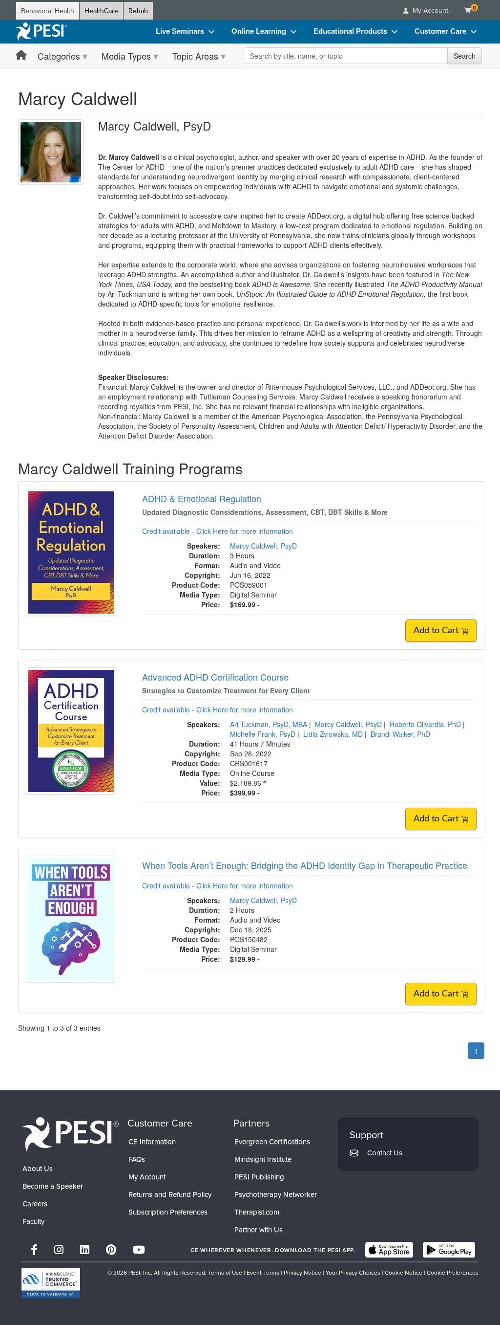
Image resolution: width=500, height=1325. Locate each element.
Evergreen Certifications (272, 1141)
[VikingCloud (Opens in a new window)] (50, 1283)
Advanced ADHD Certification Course (215, 676)
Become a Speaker (52, 1186)
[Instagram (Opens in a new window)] (59, 1249)
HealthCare (101, 11)
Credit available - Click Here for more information (217, 531)
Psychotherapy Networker (275, 1194)
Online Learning (258, 30)
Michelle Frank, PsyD (262, 734)
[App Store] (389, 1250)
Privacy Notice (302, 1272)
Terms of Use (225, 1272)
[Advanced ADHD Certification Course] (71, 730)
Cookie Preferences (453, 1272)
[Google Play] (449, 1250)
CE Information (152, 1141)
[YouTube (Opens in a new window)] (138, 1249)
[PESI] (70, 1134)
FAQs (136, 1159)
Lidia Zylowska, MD (333, 734)
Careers (34, 1203)
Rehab (138, 11)
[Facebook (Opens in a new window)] (34, 1249)
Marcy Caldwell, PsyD (263, 546)
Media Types (126, 55)
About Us (37, 1168)
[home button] (21, 55)
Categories (59, 55)
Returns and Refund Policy (169, 1194)
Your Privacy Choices (353, 1272)
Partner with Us (258, 1229)
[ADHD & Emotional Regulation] (71, 551)
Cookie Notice (403, 1272)
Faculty (33, 1221)
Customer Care (440, 30)
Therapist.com (256, 1212)
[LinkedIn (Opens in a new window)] (85, 1249)
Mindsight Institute (263, 1159)
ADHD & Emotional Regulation (201, 498)
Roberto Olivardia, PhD (425, 724)
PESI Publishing (259, 1176)
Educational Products (350, 30)
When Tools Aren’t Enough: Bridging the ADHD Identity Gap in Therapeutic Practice (304, 865)
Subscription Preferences (168, 1212)
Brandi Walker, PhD (400, 734)
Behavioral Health (47, 11)
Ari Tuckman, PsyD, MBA (268, 724)
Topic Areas (195, 55)
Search (465, 56)
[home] (41, 31)
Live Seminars (180, 30)
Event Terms (263, 1272)
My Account (147, 1176)
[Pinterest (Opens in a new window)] (111, 1249)
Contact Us (384, 1153)
